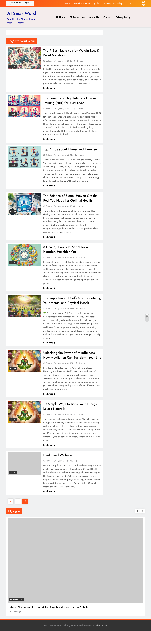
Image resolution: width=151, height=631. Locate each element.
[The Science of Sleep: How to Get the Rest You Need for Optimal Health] (24, 204)
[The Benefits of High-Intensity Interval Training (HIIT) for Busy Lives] (24, 106)
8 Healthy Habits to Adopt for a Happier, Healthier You (65, 249)
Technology (78, 17)
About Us (94, 17)
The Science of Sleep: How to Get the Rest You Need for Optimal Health (70, 198)
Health (13, 66)
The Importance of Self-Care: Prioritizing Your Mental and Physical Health (72, 300)
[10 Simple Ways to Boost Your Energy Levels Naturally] (24, 412)
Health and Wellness (57, 455)
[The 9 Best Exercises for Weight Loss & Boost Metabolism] (24, 58)
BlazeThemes (101, 625)
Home (61, 17)
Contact (107, 17)
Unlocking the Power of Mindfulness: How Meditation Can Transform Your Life (72, 355)
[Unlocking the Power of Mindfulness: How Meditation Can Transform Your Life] (24, 361)
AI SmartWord (21, 13)
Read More (48, 88)
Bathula (49, 60)
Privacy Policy (123, 17)
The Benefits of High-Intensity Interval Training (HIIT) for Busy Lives (69, 100)
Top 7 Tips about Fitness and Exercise (70, 149)
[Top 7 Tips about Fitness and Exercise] (24, 157)
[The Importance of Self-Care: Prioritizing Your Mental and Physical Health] (24, 306)
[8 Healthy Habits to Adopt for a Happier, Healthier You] (24, 255)
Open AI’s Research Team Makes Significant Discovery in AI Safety (92, 3)
